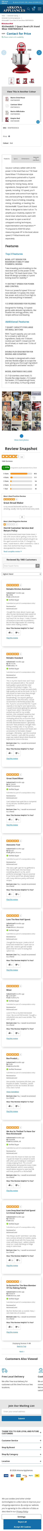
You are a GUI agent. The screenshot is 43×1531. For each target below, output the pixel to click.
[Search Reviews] (38, 566)
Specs (16, 159)
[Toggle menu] (39, 9)
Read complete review (12, 551)
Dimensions (25, 159)
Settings (21, 1517)
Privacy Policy (22, 1511)
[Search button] (28, 8)
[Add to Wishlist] (38, 122)
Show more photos (21, 440)
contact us (11, 37)
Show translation (12, 1092)
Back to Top (21, 1346)
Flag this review (12, 638)
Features (7, 159)
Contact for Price (19, 33)
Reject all (22, 1522)
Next (21, 1351)
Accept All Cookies (22, 1527)
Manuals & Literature (36, 158)
